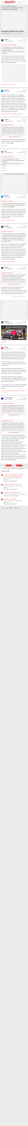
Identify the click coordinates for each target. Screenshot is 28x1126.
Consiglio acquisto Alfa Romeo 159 (12, 492)
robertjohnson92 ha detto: (8, 45)
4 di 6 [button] (14, 465)
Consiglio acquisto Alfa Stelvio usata (12, 484)
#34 (25, 151)
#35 (25, 195)
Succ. (18, 465)
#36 (25, 226)
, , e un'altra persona (14, 391)
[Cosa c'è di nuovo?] (23, 2)
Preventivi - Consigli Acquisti (10, 481)
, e (12, 113)
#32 (25, 90)
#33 (25, 119)
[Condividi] (23, 39)
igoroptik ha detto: (6, 201)
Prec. (9, 465)
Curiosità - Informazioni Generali (11, 495)
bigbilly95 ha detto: (6, 125)
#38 (25, 321)
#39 (25, 347)
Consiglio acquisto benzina (10, 499)
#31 (25, 39)
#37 (25, 267)
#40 (25, 397)
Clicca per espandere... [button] (14, 136)
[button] (2, 2)
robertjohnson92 (6, 33)
